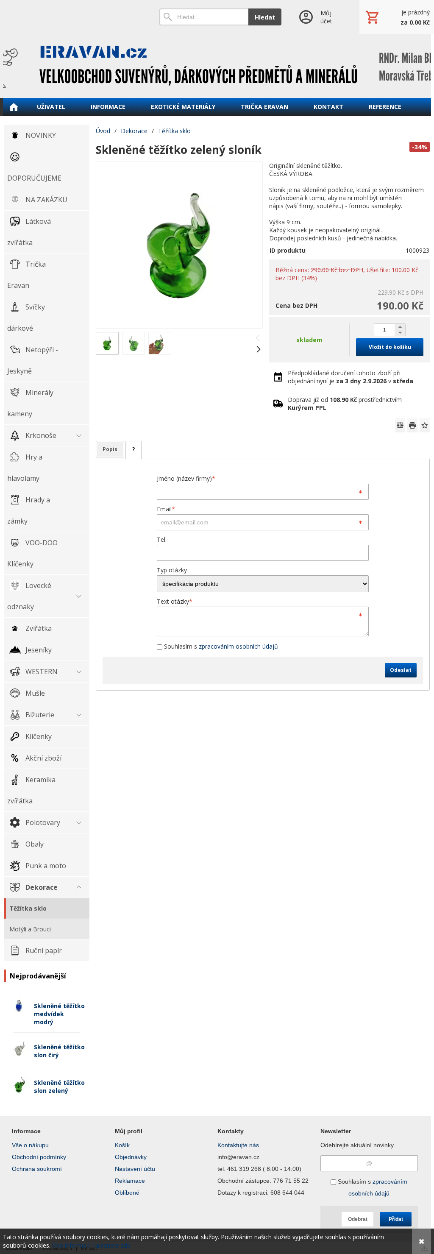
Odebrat (357, 1219)
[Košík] (396, 17)
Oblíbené (127, 1192)
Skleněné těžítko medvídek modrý (59, 1014)
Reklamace (130, 1180)
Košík (122, 1145)
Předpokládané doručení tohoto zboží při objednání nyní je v (350, 377)
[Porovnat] (400, 425)
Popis (110, 449)
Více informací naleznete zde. (92, 1245)
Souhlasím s (220, 646)
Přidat (396, 1219)
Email (166, 509)
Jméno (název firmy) (186, 478)
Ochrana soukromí (37, 1168)
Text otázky (174, 601)
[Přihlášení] (320, 17)
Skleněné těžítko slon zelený (59, 1086)
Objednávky (131, 1157)
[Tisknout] (412, 425)
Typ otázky (172, 570)
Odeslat (401, 670)
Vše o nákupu (30, 1145)
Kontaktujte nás (238, 1145)
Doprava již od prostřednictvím (345, 404)
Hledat (265, 17)
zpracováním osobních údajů (238, 646)
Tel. (162, 539)
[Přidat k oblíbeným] (425, 425)
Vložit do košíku (390, 347)
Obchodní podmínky (39, 1157)
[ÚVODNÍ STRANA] (13, 107)
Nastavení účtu (135, 1168)
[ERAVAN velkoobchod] (217, 65)
